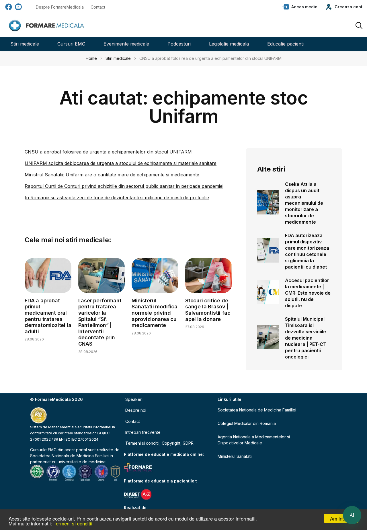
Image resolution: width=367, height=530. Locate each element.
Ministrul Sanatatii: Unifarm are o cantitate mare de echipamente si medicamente (112, 175)
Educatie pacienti (285, 44)
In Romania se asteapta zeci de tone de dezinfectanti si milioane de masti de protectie (117, 197)
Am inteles (341, 518)
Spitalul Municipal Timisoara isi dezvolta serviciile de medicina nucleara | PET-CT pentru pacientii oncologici (305, 338)
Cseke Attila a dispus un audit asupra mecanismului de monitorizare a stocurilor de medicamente (304, 203)
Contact (98, 7)
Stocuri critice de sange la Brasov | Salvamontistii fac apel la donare (207, 309)
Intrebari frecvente (143, 432)
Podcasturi (179, 44)
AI (352, 515)
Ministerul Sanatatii (235, 456)
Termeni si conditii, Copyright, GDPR (159, 443)
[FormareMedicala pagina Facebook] (9, 7)
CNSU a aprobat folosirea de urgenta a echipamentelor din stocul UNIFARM (108, 152)
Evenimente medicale (126, 44)
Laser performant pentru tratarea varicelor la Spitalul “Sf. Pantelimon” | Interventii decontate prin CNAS (100, 322)
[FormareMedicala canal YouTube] (18, 6)
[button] (300, 7)
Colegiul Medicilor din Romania (247, 423)
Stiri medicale (24, 44)
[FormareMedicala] (48, 25)
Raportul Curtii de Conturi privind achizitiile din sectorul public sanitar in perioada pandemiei (124, 186)
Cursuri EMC (71, 44)
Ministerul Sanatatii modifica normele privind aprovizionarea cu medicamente (154, 312)
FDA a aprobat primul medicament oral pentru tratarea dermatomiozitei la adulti (48, 315)
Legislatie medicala (229, 44)
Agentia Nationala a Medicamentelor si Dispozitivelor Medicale (254, 439)
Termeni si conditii (73, 523)
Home (91, 58)
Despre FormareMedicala (60, 7)
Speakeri (133, 399)
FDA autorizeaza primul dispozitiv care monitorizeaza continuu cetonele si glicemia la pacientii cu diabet (307, 251)
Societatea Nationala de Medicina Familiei (69, 455)
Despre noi (135, 410)
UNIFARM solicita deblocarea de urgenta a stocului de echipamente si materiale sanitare (120, 163)
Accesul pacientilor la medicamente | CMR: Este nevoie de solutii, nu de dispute (308, 292)
